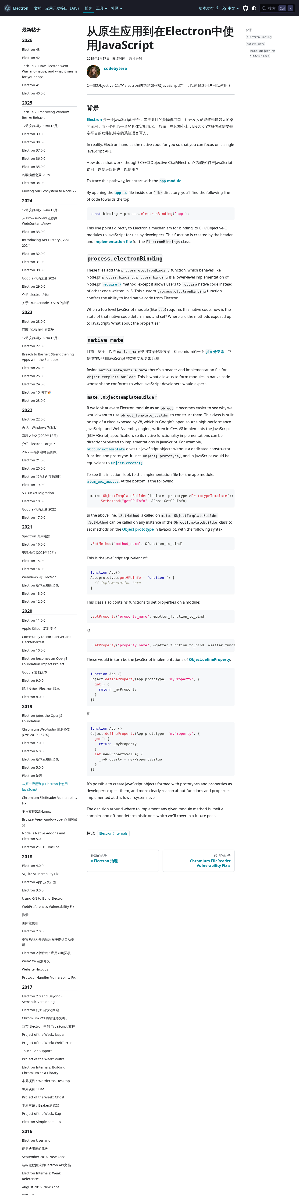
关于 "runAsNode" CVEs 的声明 (46, 302)
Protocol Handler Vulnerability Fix (49, 977)
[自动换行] (220, 495)
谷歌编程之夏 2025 (36, 174)
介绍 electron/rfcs (36, 294)
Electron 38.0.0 (33, 142)
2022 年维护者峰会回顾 (39, 452)
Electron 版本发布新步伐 (40, 585)
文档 (38, 8)
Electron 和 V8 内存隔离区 (41, 476)
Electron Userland (36, 1140)
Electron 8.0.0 (32, 697)
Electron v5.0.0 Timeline (41, 847)
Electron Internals (113, 833)
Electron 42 (31, 57)
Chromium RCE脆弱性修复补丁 (45, 1018)
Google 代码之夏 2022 (39, 509)
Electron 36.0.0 (33, 158)
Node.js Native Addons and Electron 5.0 (43, 836)
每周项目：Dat (33, 1089)
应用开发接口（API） (63, 8)
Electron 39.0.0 (33, 134)
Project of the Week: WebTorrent (48, 1042)
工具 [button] (99, 8)
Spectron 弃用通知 (36, 536)
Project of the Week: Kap (41, 1113)
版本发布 (206, 8)
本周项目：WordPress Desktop (46, 1081)
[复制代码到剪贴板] (229, 213)
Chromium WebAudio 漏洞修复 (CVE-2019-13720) (46, 732)
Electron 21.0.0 (33, 460)
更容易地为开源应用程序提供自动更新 (48, 942)
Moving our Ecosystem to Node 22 (49, 191)
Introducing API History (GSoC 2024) (46, 243)
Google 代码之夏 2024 (39, 278)
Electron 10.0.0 (33, 650)
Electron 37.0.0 (33, 150)
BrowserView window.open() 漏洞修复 (49, 822)
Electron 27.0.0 (33, 346)
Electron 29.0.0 (33, 286)
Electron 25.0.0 (33, 376)
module (170, 180)
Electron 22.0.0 (33, 419)
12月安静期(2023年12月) (40, 337)
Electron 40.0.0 (33, 93)
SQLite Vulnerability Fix (40, 874)
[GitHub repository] (245, 8)
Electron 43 (31, 49)
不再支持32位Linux (36, 811)
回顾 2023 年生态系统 (38, 329)
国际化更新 (30, 923)
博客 (88, 8)
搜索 (25, 915)
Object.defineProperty (209, 659)
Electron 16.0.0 (33, 544)
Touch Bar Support (37, 1051)
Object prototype (138, 529)
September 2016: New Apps (43, 1157)
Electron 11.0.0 (33, 620)
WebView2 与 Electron (39, 577)
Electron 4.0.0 (32, 865)
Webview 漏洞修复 (36, 961)
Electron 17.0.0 (33, 517)
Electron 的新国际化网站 (40, 1010)
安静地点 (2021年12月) (39, 552)
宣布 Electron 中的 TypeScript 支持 (48, 1026)
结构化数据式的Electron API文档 (46, 1165)
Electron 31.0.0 (33, 262)
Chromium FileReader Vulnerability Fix (49, 800)
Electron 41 (31, 85)
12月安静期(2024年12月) (40, 209)
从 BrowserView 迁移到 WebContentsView (39, 221)
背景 (249, 30)
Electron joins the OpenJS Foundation (42, 718)
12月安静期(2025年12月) (40, 125)
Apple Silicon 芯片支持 (39, 628)
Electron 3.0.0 (32, 890)
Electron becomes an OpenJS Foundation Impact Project (45, 661)
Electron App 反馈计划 (39, 882)
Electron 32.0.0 (33, 253)
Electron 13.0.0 (33, 593)
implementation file (113, 241)
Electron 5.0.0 (32, 767)
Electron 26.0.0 (33, 368)
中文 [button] (231, 8)
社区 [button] (115, 8)
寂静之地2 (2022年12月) (39, 435)
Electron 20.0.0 (33, 468)
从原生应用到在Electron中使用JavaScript (45, 787)
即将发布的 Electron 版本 (41, 688)
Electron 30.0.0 (33, 270)
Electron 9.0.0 (32, 680)
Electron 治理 (32, 775)
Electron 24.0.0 (33, 384)
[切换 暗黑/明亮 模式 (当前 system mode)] (254, 8)
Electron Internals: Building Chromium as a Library (43, 1070)
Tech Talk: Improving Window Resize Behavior (45, 115)
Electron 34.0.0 (33, 183)
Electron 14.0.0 (33, 568)
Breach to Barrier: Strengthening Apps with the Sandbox (48, 357)
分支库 (215, 351)
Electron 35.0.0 (33, 166)
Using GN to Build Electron (43, 898)
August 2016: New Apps (40, 1187)
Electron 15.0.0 (33, 560)
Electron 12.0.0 (33, 601)
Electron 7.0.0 (32, 743)
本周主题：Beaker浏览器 (40, 1105)
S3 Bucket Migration (38, 493)
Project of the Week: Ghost (43, 1097)
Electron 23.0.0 (33, 400)
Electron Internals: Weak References (41, 1176)
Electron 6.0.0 (32, 751)
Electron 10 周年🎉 (36, 392)
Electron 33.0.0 (33, 231)
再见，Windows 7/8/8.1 (40, 427)
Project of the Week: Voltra (43, 1059)
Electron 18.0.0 (33, 501)
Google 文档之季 (34, 672)
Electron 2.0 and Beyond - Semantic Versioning (42, 999)
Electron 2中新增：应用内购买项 (46, 953)
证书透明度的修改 (35, 1148)
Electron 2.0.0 (32, 931)
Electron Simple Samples (41, 1121)
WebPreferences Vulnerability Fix (48, 906)
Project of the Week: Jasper (43, 1034)
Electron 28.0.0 (33, 321)
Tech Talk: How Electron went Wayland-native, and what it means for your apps (49, 71)
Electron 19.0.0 (33, 484)
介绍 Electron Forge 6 (38, 444)
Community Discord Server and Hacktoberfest (46, 639)
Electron (94, 119)
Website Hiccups (35, 969)
